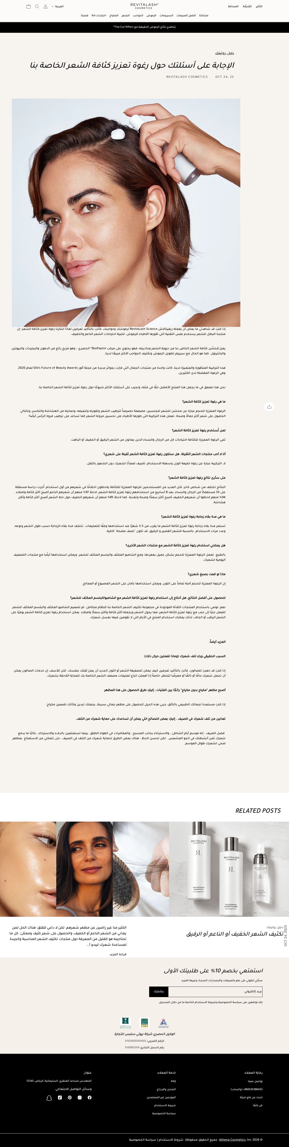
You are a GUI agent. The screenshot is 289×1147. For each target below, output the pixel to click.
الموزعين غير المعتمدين (161, 1097)
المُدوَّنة (247, 6)
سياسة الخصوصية (164, 1113)
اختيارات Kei (99, 15)
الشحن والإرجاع (166, 1089)
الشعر (126, 15)
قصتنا (84, 15)
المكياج (113, 15)
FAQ (173, 1081)
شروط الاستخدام (165, 1105)
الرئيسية (4, 52)
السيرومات (166, 15)
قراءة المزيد (118, 955)
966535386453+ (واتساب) (247, 1089)
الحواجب (138, 15)
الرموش (151, 15)
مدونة (4, 62)
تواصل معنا (255, 1081)
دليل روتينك (4, 76)
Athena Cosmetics (232, 1140)
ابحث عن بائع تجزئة (251, 1097)
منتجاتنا (203, 15)
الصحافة (233, 6)
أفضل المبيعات (186, 15)
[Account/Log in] (45, 6)
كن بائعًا (258, 1105)
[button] (37, 7)
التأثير (259, 6)
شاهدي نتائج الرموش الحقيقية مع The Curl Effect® (144, 27)
